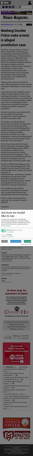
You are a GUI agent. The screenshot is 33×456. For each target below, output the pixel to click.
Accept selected (16, 241)
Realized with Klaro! (26, 244)
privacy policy (5, 225)
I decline (4, 241)
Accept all (27, 241)
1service (10, 232)
